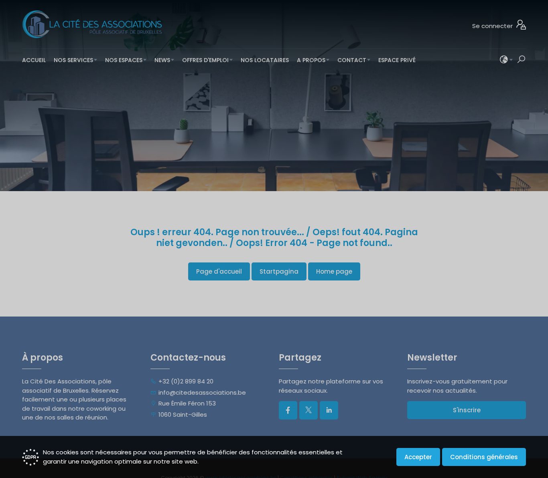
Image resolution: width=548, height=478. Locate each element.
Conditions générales (484, 457)
